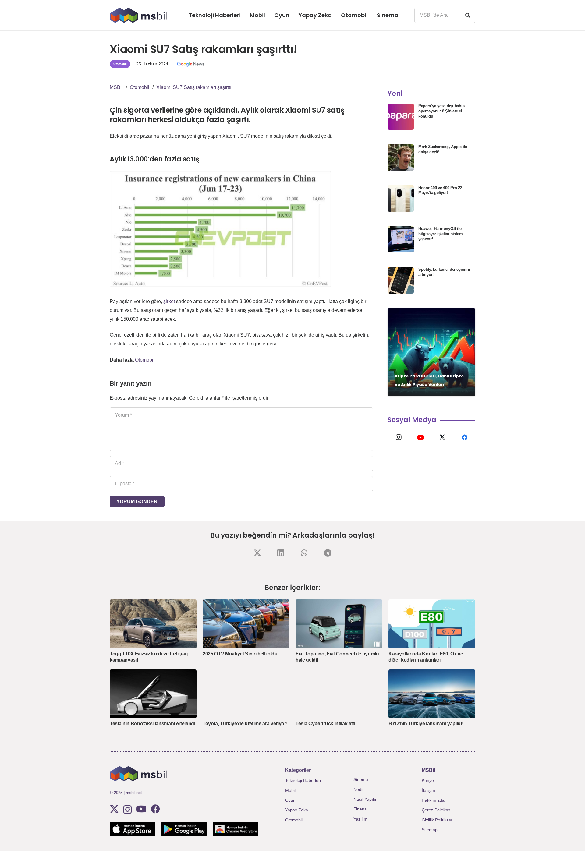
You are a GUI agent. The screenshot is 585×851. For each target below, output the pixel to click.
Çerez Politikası (437, 809)
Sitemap (430, 829)
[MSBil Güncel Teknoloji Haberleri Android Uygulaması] (184, 829)
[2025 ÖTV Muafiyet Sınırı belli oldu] (246, 623)
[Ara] (467, 15)
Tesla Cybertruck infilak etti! (326, 723)
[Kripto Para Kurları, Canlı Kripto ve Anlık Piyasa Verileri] (431, 352)
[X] (442, 437)
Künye (428, 780)
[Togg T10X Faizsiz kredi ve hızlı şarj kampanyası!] (153, 623)
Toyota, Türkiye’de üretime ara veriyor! (245, 723)
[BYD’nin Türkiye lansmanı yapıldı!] (431, 693)
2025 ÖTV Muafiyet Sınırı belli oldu (240, 653)
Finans (360, 809)
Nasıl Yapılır (365, 799)
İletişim (428, 790)
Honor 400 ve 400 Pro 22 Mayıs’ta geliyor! (440, 190)
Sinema (360, 779)
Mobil (290, 790)
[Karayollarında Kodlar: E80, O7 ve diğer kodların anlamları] (431, 623)
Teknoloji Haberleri (303, 780)
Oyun (290, 800)
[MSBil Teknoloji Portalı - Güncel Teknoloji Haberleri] (138, 15)
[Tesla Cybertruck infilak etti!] (339, 693)
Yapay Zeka (296, 809)
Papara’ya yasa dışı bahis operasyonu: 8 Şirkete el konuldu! (441, 111)
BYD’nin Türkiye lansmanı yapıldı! (425, 723)
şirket (169, 301)
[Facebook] (464, 437)
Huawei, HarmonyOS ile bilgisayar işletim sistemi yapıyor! (441, 233)
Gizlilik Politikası (437, 819)
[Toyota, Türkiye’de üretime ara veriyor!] (246, 693)
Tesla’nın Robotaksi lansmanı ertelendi (152, 723)
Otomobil (144, 359)
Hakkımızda (433, 800)
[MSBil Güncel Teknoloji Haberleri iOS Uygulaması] (132, 829)
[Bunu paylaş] (257, 553)
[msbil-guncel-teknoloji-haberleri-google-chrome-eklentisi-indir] (235, 829)
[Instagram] (399, 437)
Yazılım (360, 819)
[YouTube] (420, 437)
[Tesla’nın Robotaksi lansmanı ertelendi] (153, 693)
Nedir (358, 789)
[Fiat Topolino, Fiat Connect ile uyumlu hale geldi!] (339, 623)
